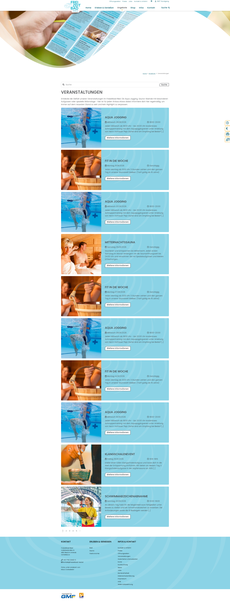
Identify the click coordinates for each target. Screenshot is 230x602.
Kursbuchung (123, 565)
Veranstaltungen (124, 556)
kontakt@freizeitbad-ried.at (73, 562)
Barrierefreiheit (123, 573)
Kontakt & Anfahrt (124, 548)
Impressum (122, 579)
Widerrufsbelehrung (125, 584)
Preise (120, 551)
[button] (165, 7)
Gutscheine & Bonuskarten (128, 559)
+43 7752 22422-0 (69, 560)
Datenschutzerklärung (126, 576)
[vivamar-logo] (81, 595)
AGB (119, 582)
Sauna (91, 551)
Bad (90, 548)
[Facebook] (151, 1)
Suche (164, 84)
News (120, 568)
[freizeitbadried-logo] (71, 7)
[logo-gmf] (68, 595)
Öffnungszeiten (123, 553)
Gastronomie (94, 553)
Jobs (119, 570)
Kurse (120, 562)
